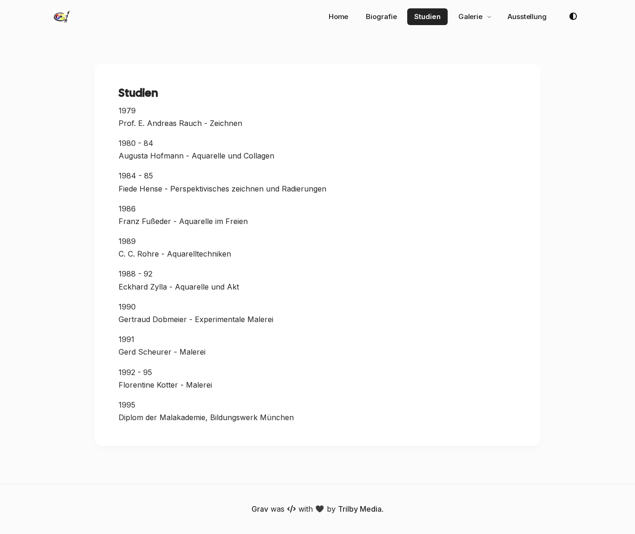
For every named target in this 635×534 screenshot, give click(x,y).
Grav (259, 509)
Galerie (470, 16)
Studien (427, 16)
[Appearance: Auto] (573, 16)
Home (339, 16)
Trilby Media (360, 509)
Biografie (381, 16)
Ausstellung (527, 16)
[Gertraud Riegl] (61, 16)
